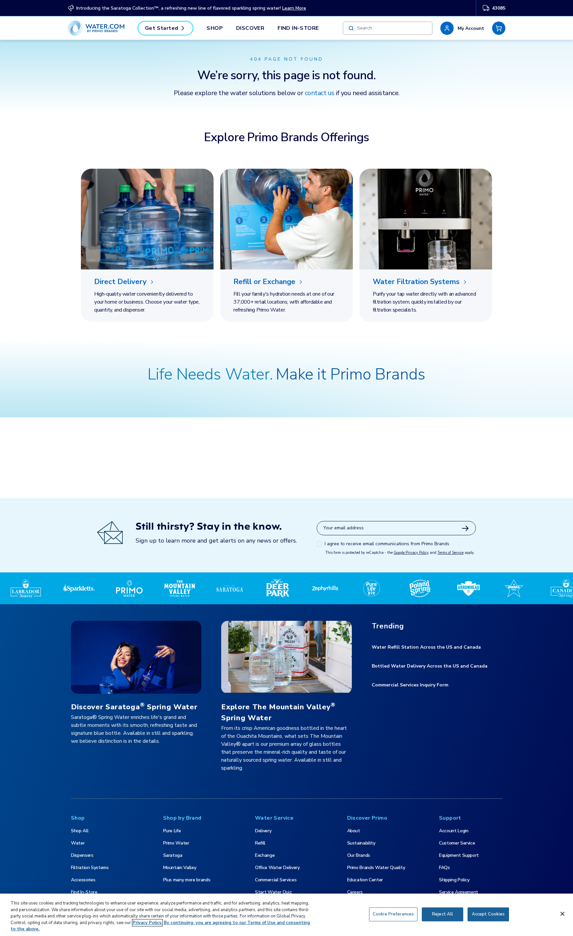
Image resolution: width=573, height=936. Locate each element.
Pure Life (172, 831)
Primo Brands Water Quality (376, 867)
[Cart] (498, 28)
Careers (355, 892)
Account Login (453, 831)
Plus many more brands (187, 880)
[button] (462, 28)
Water (78, 843)
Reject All (442, 914)
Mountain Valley (179, 867)
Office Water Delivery (277, 867)
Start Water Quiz (273, 892)
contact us (320, 92)
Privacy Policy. (147, 923)
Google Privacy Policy (411, 552)
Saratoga (172, 855)
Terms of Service (450, 552)
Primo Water (176, 843)
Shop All (79, 831)
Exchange (265, 855)
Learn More (294, 8)
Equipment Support (459, 855)
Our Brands (358, 855)
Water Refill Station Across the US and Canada (426, 647)
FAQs (444, 867)
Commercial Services (275, 880)
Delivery (263, 831)
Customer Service (457, 843)
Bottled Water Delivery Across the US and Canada (429, 666)
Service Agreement (458, 892)
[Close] (562, 914)
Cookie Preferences (393, 914)
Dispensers (82, 855)
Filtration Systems (90, 867)
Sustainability (361, 843)
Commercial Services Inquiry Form (410, 685)
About (353, 831)
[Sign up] (465, 528)
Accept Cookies (488, 914)
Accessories (83, 880)
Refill (260, 843)
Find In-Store (298, 28)
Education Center (365, 880)
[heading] (147, 282)
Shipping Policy (454, 880)
